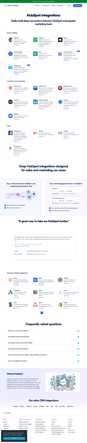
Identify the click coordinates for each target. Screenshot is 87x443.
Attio (47, 406)
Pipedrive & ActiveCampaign (25, 424)
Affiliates (70, 426)
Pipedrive (15, 406)
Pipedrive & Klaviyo (23, 426)
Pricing (53, 5)
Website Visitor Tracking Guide (58, 428)
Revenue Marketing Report (57, 430)
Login (69, 5)
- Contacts (5, 424)
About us (70, 422)
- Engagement (6, 426)
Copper (35, 406)
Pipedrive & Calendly (23, 428)
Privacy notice (71, 430)
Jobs (69, 428)
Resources (60, 5)
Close (52, 406)
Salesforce (28, 406)
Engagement (42, 16)
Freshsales (41, 406)
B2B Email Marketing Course (58, 432)
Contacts (41, 13)
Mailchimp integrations (40, 426)
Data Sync (5, 422)
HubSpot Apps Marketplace (32, 244)
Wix (56, 406)
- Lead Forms (5, 428)
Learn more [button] (19, 434)
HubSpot (22, 406)
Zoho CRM (62, 406)
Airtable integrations (39, 432)
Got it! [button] (14, 438)
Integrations (46, 5)
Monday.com (70, 406)
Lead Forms (42, 19)
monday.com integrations (41, 430)
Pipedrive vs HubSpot (56, 434)
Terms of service (71, 432)
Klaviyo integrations (39, 424)
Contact (70, 424)
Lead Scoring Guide (56, 426)
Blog (53, 424)
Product (37, 5)
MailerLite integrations (40, 428)
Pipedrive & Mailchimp (24, 422)
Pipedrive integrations (40, 422)
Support (53, 422)
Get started (77, 5)
